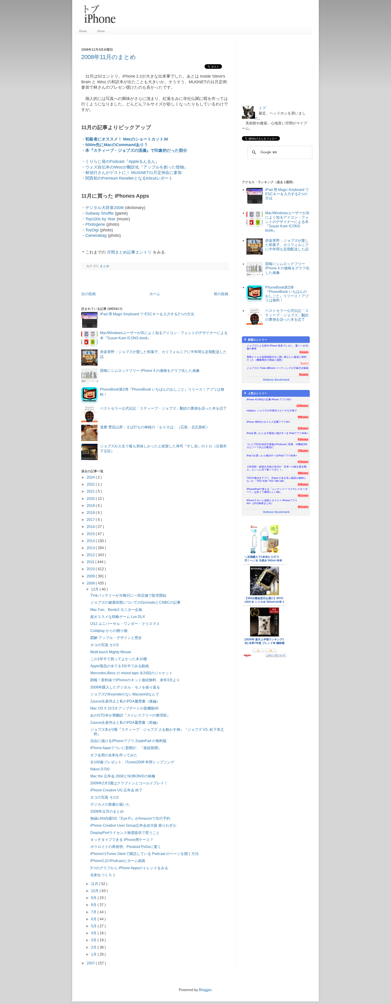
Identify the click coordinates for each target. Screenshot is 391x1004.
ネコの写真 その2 (104, 797)
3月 (94, 940)
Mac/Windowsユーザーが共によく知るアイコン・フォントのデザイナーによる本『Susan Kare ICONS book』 (287, 221)
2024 (91, 477)
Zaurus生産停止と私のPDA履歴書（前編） (125, 722)
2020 (91, 499)
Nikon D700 (100, 769)
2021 (91, 491)
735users (303, 450)
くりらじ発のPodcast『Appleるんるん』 (122, 161)
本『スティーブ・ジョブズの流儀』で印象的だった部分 (136, 150)
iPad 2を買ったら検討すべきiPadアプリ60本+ (272, 455)
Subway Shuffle (99, 213)
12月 (95, 589)
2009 (91, 576)
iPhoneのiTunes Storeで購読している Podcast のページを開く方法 (144, 854)
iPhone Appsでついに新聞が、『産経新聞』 (126, 748)
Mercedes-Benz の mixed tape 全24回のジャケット (131, 673)
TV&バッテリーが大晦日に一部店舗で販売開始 (128, 595)
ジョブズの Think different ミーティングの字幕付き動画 (277, 368)
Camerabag (96, 235)
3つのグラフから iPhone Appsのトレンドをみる (129, 868)
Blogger (205, 990)
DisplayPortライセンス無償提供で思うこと (125, 833)
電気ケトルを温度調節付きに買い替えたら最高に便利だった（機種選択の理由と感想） (276, 358)
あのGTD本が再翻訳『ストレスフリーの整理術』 (130, 715)
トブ (262, 108)
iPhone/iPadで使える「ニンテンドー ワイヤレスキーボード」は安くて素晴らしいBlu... (277, 490)
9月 (94, 898)
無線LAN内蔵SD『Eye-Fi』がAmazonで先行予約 (130, 818)
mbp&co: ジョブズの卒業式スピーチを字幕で (272, 410)
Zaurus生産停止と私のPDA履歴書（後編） (125, 701)
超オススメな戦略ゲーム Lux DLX (117, 617)
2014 (91, 541)
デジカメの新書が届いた (110, 804)
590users (303, 473)
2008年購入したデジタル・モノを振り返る (125, 687)
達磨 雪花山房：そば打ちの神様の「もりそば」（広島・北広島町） (155, 427)
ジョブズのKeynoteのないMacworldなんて (124, 694)
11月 (95, 884)
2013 (91, 548)
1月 (94, 954)
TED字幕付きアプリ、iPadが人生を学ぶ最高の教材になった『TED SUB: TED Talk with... (276, 479)
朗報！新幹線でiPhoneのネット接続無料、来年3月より (135, 680)
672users (303, 461)
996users (303, 416)
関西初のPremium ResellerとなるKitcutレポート (129, 178)
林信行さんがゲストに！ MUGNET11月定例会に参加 (133, 172)
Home (83, 31)
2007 (91, 963)
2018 (91, 513)
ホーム (154, 294)
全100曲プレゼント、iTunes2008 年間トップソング (132, 762)
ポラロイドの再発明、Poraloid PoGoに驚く (125, 847)
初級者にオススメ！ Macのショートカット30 (126, 139)
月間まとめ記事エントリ (129, 252)
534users (303, 484)
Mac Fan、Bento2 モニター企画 (116, 610)
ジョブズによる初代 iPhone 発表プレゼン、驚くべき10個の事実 (277, 347)
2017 (91, 520)
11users (303, 352)
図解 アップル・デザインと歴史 (116, 638)
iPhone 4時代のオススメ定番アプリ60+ (268, 421)
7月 (94, 912)
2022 (91, 484)
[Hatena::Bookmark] (276, 380)
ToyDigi (92, 230)
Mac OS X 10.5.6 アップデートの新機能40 (124, 708)
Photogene (95, 224)
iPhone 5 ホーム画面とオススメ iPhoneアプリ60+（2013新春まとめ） (272, 502)
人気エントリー (257, 393)
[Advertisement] (215, 16)
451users (303, 495)
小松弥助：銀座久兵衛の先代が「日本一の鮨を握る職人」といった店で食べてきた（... (276, 468)
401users (303, 506)
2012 (91, 555)
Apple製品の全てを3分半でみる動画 (119, 666)
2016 (91, 527)
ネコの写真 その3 (104, 645)
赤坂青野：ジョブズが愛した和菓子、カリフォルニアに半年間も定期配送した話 (287, 245)
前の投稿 (221, 294)
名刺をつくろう (103, 875)
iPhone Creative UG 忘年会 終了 (116, 790)
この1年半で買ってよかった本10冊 (118, 659)
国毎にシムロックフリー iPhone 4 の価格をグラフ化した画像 (150, 371)
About (101, 31)
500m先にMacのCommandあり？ (116, 144)
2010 (91, 569)
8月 (94, 905)
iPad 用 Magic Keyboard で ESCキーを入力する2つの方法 (147, 314)
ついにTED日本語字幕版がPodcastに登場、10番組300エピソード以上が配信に (277, 446)
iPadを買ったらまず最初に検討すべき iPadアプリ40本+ (277, 433)
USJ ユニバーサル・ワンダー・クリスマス (125, 624)
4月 (94, 933)
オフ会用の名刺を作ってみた (113, 755)
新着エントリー (257, 339)
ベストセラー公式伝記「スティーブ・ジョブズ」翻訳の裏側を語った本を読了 (163, 408)
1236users (302, 405)
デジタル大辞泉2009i (104, 207)
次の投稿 (88, 294)
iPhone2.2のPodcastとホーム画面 (117, 861)
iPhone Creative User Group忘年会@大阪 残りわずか (133, 825)
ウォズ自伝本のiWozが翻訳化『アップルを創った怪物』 (136, 167)
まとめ (104, 266)
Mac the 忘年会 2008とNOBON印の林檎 (122, 776)
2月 (94, 947)
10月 (95, 891)
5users (304, 363)
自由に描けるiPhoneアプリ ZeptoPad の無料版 (128, 741)
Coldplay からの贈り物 (108, 631)
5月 (94, 926)
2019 (91, 506)
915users (303, 428)
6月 (94, 919)
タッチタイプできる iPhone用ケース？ (121, 840)
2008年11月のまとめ (108, 57)
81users (303, 374)
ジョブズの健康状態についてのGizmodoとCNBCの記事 (135, 602)
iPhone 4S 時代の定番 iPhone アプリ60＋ (269, 399)
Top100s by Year (100, 219)
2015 (91, 534)
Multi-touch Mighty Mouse (110, 652)
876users (303, 439)
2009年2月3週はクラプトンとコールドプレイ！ (129, 783)
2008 (91, 583)
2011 (91, 562)
